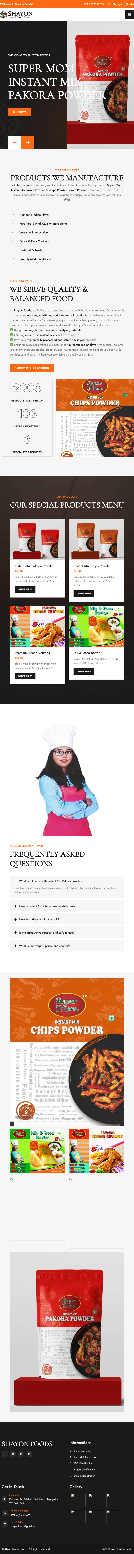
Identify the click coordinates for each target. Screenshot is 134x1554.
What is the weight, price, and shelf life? (45, 946)
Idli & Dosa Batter (87, 652)
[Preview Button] (14, 142)
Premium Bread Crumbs (32, 652)
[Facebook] (5, 1454)
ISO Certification (83, 1463)
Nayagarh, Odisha (123, 4)
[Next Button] (27, 142)
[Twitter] (13, 1454)
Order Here (25, 589)
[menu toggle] (129, 14)
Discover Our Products (32, 368)
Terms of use (108, 1549)
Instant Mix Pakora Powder (34, 566)
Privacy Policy (124, 1549)
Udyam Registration (84, 1476)
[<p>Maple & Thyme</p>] (67, 1052)
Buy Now (19, 118)
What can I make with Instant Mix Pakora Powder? (51, 881)
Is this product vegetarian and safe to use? (47, 933)
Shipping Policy (82, 1451)
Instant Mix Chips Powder (92, 566)
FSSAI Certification (84, 1469)
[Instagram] (29, 1454)
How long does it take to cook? (39, 919)
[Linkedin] (21, 1454)
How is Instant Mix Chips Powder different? (47, 906)
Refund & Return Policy (87, 1457)
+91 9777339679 (94, 4)
